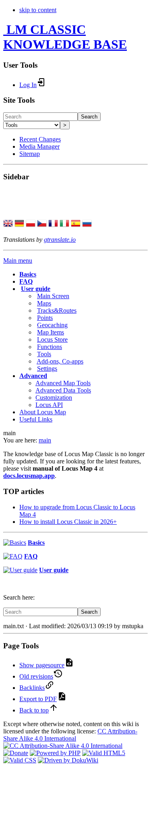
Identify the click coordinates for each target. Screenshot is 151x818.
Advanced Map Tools (63, 383)
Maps (44, 303)
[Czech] (42, 224)
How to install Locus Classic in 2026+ (68, 521)
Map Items (50, 332)
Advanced (33, 375)
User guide (35, 288)
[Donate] (15, 752)
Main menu (17, 260)
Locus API (49, 404)
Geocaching (52, 325)
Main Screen (53, 296)
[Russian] (87, 224)
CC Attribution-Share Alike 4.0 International (70, 735)
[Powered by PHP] (55, 752)
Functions (49, 346)
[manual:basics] (14, 542)
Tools (44, 354)
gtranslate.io (60, 239)
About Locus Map (42, 412)
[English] (8, 224)
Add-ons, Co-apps (60, 361)
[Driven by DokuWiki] (68, 760)
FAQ (26, 281)
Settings (47, 368)
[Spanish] (76, 224)
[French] (53, 224)
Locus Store (52, 339)
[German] (19, 224)
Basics (27, 274)
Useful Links (35, 419)
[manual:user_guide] (20, 570)
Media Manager (39, 146)
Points (45, 317)
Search (89, 117)
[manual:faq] (13, 556)
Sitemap (29, 153)
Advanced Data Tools (63, 390)
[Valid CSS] (19, 760)
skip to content (37, 9)
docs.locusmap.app (29, 475)
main (45, 440)
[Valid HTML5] (103, 752)
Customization (53, 397)
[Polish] (30, 224)
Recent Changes (40, 139)
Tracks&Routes (57, 310)
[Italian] (64, 224)
